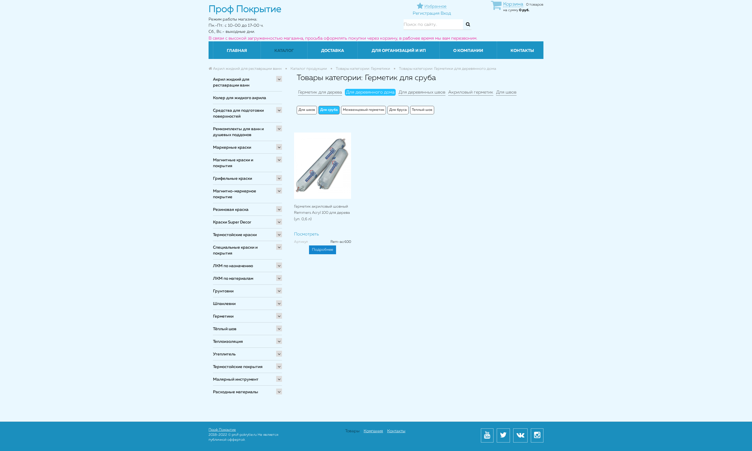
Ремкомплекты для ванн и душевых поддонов (238, 132)
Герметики (223, 316)
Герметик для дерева (320, 92)
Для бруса (398, 110)
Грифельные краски (232, 179)
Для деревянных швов (422, 92)
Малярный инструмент (235, 379)
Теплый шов (422, 110)
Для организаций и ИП (399, 51)
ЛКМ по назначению (233, 266)
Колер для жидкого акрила (239, 98)
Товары (352, 431)
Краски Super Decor (232, 222)
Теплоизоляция (228, 342)
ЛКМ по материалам (233, 279)
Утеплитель (224, 354)
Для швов (506, 92)
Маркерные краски (232, 147)
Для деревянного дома (370, 92)
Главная (237, 51)
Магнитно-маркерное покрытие (234, 194)
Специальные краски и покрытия (235, 250)
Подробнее (322, 250)
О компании (468, 51)
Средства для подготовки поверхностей (238, 113)
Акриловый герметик (470, 92)
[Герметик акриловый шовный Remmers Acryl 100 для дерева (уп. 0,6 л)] (322, 166)
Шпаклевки (224, 304)
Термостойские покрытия (238, 367)
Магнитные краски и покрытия (233, 163)
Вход (446, 13)
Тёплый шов (224, 329)
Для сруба (329, 110)
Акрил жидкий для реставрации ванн (231, 82)
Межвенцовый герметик (363, 110)
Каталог (284, 51)
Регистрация (426, 13)
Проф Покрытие (222, 430)
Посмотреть (306, 234)
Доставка (332, 51)
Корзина (513, 4)
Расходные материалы (235, 392)
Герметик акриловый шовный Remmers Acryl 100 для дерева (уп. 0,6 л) (322, 213)
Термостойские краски (235, 235)
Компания (373, 431)
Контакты (522, 51)
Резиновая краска (231, 210)
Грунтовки (223, 291)
